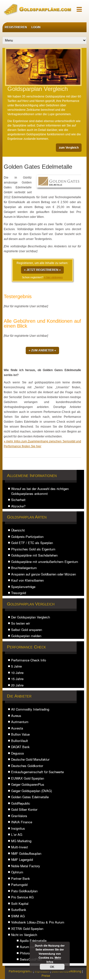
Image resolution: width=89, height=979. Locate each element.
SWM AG (18, 916)
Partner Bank (20, 878)
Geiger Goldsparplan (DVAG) (31, 790)
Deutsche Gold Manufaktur (30, 759)
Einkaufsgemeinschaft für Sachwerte (37, 771)
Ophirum (17, 872)
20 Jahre (17, 685)
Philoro (25, 953)
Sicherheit (18, 499)
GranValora (19, 815)
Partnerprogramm (20, 971)
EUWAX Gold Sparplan (27, 778)
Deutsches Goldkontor (27, 765)
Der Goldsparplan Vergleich (30, 617)
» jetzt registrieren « (42, 270)
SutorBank (18, 909)
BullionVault (19, 740)
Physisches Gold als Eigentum (33, 549)
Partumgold (19, 884)
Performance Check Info (28, 660)
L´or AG (16, 834)
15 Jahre (17, 678)
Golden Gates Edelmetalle (30, 797)
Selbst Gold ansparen (26, 629)
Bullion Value (20, 734)
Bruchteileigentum (24, 567)
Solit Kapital (19, 903)
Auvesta (17, 728)
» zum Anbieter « (42, 350)
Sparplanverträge (23, 586)
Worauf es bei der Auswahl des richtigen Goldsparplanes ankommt (40, 491)
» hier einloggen (53, 277)
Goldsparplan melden (26, 635)
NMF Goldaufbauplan (26, 853)
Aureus (16, 715)
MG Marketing (21, 841)
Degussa (17, 753)
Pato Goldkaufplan (24, 891)
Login (36, 27)
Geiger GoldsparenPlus (27, 784)
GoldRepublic (20, 803)
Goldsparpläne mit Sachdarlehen (34, 555)
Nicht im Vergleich (24, 934)
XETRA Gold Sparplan (27, 928)
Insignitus (18, 828)
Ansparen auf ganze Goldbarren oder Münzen (43, 574)
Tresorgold (18, 592)
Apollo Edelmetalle (33, 940)
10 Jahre (17, 672)
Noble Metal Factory (25, 866)
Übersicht (18, 530)
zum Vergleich (69, 147)
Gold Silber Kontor (24, 809)
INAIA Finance (21, 822)
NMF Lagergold (22, 859)
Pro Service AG (22, 897)
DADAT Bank (20, 746)
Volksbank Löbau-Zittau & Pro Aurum (37, 922)
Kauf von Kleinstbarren (27, 580)
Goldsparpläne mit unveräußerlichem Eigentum (44, 561)
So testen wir (20, 623)
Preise (46, 975)
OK (52, 967)
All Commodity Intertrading (30, 709)
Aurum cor (27, 946)
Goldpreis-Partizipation (27, 536)
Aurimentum (19, 721)
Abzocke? (18, 506)
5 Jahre (16, 666)
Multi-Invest (19, 847)
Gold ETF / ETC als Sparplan (32, 542)
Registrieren (16, 27)
